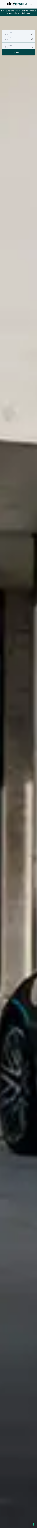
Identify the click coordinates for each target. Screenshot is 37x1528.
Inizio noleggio (8, 32)
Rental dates (8, 45)
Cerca (18, 52)
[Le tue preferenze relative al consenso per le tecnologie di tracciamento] (33, 1524)
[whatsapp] (26, 4)
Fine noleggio (8, 37)
